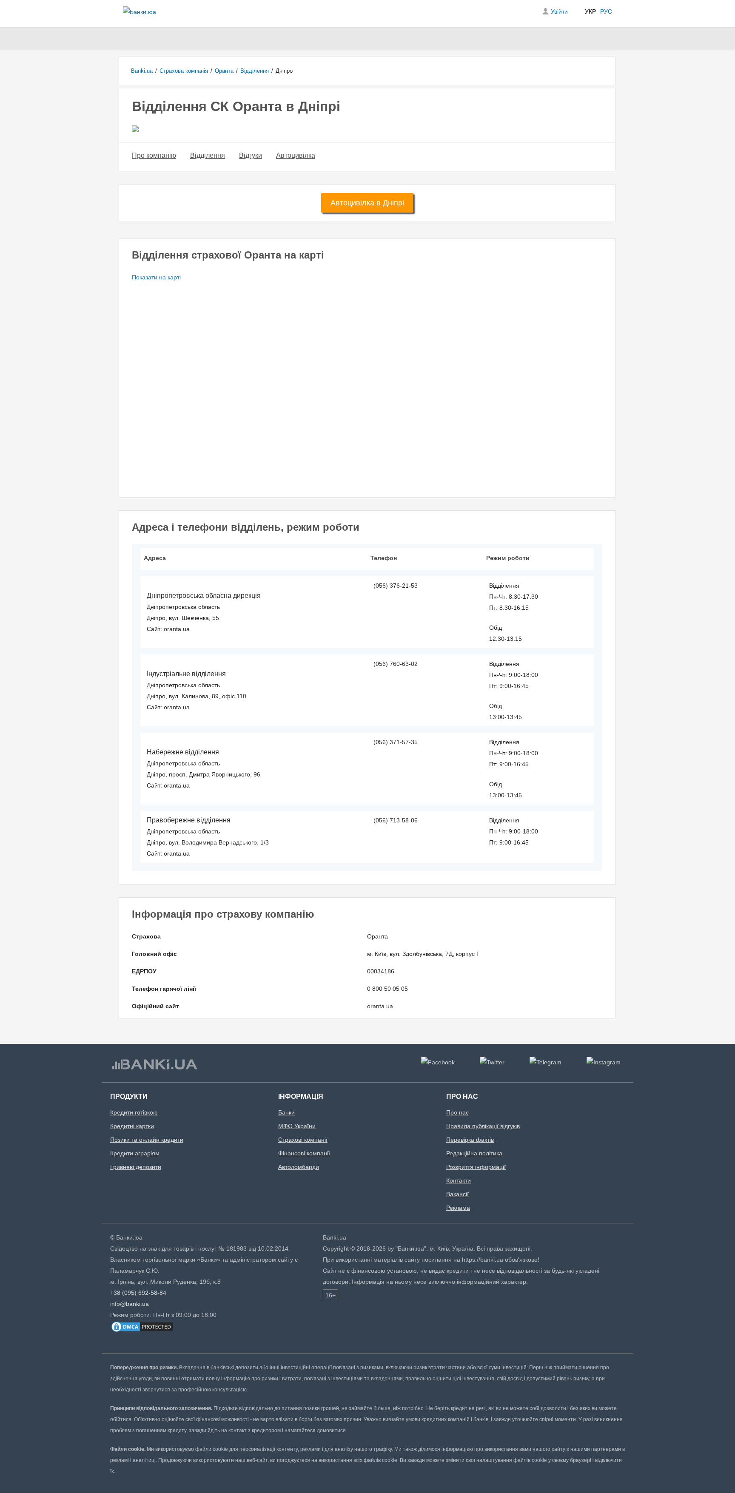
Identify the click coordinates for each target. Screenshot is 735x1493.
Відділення (207, 155)
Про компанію (154, 155)
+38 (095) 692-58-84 (138, 1292)
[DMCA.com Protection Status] (142, 1331)
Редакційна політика (474, 1153)
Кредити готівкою (134, 1112)
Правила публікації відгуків (483, 1126)
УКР (590, 11)
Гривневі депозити (135, 1166)
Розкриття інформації (476, 1166)
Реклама (458, 1207)
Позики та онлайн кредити (146, 1139)
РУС (606, 11)
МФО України (297, 1126)
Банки (286, 1112)
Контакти (458, 1180)
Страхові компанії (303, 1139)
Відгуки (250, 155)
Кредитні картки (132, 1126)
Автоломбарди (298, 1166)
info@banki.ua (129, 1303)
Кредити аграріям (135, 1153)
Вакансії (457, 1194)
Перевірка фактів (470, 1139)
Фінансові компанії (304, 1153)
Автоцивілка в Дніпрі (367, 203)
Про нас (457, 1112)
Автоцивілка (295, 155)
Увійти (559, 11)
